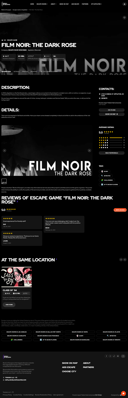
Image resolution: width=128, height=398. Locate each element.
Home (32, 4)
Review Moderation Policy (43, 395)
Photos (25, 71)
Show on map (64, 4)
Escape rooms (41, 4)
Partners (85, 4)
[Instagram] (110, 356)
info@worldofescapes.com (15, 380)
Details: (17, 71)
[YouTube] (118, 356)
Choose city (69, 371)
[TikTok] (114, 356)
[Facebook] (106, 356)
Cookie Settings (28, 395)
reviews (106, 133)
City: (96, 4)
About (53, 4)
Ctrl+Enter (102, 104)
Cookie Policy (17, 395)
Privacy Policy (7, 395)
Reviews (34, 71)
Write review (120, 210)
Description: (6, 71)
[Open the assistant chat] (123, 393)
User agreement (58, 395)
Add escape (75, 4)
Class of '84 (10, 290)
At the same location (49, 71)
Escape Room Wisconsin (17, 50)
